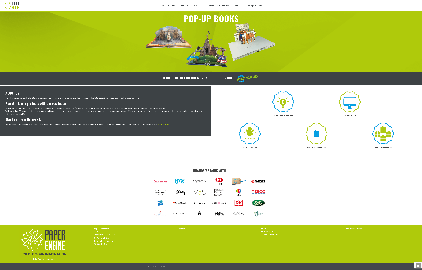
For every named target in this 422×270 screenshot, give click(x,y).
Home (162, 5)
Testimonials (184, 5)
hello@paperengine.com (44, 259)
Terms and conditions (271, 234)
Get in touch (238, 5)
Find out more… (163, 124)
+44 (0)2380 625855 (254, 5)
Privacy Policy (267, 231)
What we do (198, 5)
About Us (171, 5)
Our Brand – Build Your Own (218, 5)
